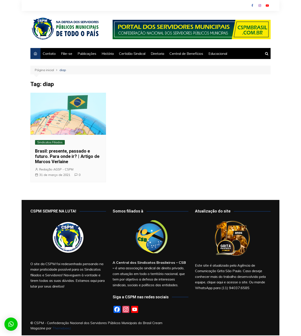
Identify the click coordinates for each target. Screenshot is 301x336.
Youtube (267, 5)
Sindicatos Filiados (50, 142)
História (108, 53)
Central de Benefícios (186, 53)
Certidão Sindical (132, 53)
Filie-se (66, 53)
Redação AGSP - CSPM (56, 169)
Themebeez (61, 328)
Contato (49, 53)
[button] (11, 324)
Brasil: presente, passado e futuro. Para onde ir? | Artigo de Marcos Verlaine (67, 156)
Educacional (217, 53)
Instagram (259, 5)
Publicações (87, 53)
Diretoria (157, 53)
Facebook (252, 5)
